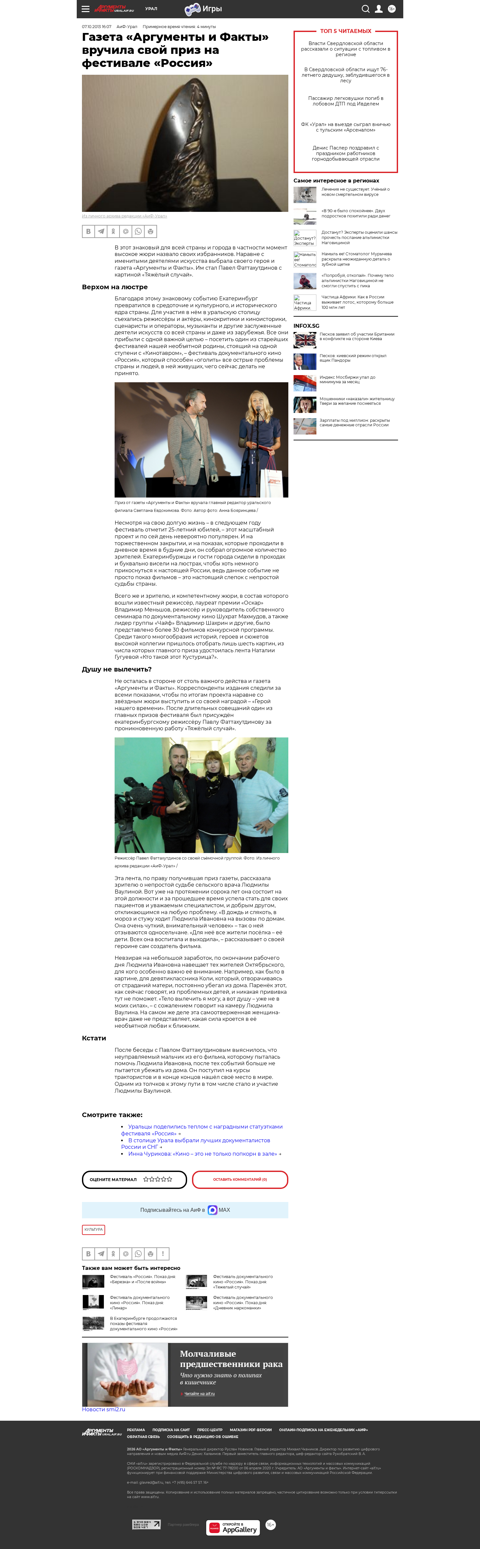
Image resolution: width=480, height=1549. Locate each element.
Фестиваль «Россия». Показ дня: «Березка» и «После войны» (143, 1279)
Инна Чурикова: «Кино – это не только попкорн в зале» (202, 1154)
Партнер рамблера (183, 1524)
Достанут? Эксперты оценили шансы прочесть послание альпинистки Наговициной (359, 237)
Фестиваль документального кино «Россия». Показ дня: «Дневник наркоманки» (243, 1302)
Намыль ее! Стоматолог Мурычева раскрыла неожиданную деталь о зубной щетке (357, 259)
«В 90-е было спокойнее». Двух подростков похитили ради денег (356, 213)
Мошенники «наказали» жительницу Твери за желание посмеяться (357, 401)
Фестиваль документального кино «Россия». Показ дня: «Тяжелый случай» (243, 1281)
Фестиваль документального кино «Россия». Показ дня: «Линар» (140, 1302)
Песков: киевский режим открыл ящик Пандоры (353, 358)
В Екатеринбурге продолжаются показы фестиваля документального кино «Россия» (144, 1323)
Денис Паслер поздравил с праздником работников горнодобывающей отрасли (346, 153)
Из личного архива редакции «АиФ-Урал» (124, 215)
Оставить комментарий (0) (240, 1180)
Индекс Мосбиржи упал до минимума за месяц (348, 379)
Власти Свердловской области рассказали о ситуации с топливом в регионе (346, 49)
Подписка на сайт (171, 1430)
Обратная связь (143, 1437)
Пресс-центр (209, 1430)
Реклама (136, 1430)
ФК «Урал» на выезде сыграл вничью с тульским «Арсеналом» (346, 127)
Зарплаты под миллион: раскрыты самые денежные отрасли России (355, 422)
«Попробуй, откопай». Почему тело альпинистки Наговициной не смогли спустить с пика (358, 280)
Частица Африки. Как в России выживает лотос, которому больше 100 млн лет (357, 302)
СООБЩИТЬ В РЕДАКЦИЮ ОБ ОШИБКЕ (202, 1437)
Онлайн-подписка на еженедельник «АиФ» (323, 1430)
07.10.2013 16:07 (96, 26)
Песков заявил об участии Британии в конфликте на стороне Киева (357, 336)
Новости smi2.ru (103, 1409)
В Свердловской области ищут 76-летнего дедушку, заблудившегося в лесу (346, 75)
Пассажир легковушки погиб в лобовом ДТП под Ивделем (346, 101)
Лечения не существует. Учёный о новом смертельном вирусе (356, 192)
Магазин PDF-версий (251, 1430)
